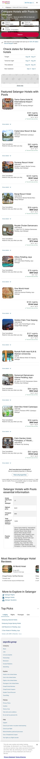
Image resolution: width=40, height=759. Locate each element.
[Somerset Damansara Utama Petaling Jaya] (20, 385)
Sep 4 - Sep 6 (31, 69)
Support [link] (5, 722)
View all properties (20, 475)
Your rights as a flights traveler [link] (11, 737)
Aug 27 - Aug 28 (31, 60)
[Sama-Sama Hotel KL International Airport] (20, 109)
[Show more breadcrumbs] (2, 7)
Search (20, 35)
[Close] (37, 745)
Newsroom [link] (6, 660)
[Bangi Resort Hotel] (20, 203)
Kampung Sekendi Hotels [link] (9, 620)
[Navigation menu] (37, 2)
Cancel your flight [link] (7, 728)
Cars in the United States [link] (9, 677)
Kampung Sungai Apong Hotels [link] (11, 623)
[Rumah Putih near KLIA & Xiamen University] (20, 357)
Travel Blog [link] (6, 695)
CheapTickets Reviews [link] (9, 686)
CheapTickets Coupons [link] (9, 689)
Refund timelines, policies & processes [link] (13, 731)
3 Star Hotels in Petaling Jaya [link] (11, 630)
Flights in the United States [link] (10, 680)
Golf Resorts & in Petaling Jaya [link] (11, 627)
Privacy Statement (9, 757)
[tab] (5, 615)
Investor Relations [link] (7, 663)
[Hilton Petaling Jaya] (20, 266)
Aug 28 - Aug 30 (30, 64)
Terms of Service (21, 757)
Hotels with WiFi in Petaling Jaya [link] (11, 634)
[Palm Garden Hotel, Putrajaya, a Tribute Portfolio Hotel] (20, 448)
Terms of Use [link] (6, 709)
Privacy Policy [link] (7, 703)
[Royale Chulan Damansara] (20, 235)
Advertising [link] (6, 666)
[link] (20, 595)
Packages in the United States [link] (11, 683)
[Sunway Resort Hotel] (20, 172)
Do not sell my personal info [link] (10, 715)
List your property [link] (7, 654)
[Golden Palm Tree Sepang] (20, 329)
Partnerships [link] (6, 657)
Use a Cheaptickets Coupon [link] (10, 734)
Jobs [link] (4, 651)
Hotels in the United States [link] (10, 674)
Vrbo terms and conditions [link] (9, 712)
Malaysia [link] (8, 7)
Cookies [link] (5, 706)
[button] (20, 124)
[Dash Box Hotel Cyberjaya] (20, 416)
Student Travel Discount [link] (9, 692)
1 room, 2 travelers (11, 30)
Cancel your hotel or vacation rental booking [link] (14, 725)
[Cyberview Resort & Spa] (20, 140)
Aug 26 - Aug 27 (31, 56)
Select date (9, 24)
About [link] (4, 649)
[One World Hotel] (20, 298)
